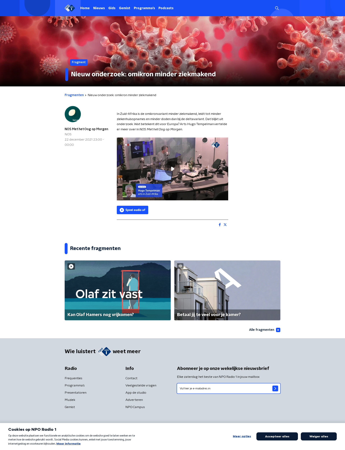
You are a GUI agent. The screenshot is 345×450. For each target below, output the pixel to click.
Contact (131, 378)
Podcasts (165, 8)
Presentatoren (75, 392)
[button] (276, 8)
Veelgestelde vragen (140, 385)
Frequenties (73, 378)
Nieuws (99, 8)
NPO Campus (135, 407)
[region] (172, 169)
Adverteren (134, 400)
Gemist (124, 8)
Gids (111, 8)
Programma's (144, 8)
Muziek (70, 400)
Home (85, 8)
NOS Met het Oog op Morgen (86, 129)
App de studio (135, 392)
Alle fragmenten (261, 330)
